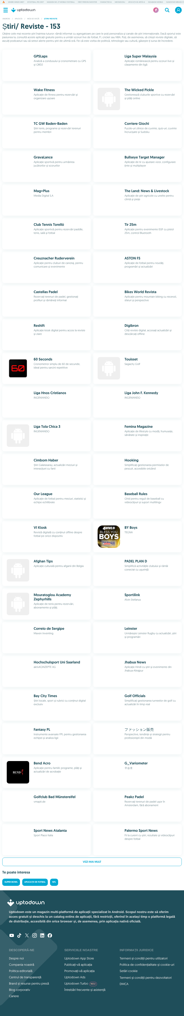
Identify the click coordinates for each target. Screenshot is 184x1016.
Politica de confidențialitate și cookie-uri (147, 965)
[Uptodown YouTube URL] (11, 936)
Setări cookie (129, 971)
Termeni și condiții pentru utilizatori (143, 958)
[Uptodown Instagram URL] (34, 936)
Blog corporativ (19, 990)
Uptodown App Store (79, 958)
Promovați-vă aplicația (79, 971)
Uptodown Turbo (80, 983)
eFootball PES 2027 (35, 2)
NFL (54, 882)
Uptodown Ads (74, 977)
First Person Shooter (87, 2)
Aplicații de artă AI (136, 2)
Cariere (14, 996)
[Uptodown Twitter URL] (27, 936)
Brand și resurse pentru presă (29, 983)
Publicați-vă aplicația (78, 965)
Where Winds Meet (16, 2)
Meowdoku (120, 2)
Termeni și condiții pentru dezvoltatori (146, 978)
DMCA (124, 984)
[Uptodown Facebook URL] (50, 936)
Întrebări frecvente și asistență (84, 990)
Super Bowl (11, 882)
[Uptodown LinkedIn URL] (42, 936)
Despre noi (16, 958)
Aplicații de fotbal (35, 882)
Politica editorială (20, 971)
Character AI (106, 2)
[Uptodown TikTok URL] (19, 936)
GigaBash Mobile (155, 2)
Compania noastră (21, 965)
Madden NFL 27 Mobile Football (61, 2)
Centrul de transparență (25, 977)
